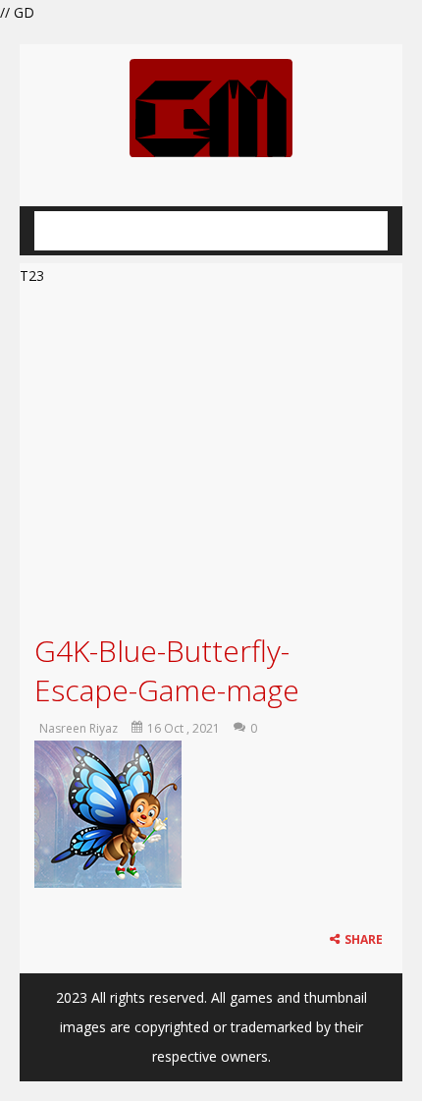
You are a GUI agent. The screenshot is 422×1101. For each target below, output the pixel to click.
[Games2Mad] (211, 106)
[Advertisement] (211, 457)
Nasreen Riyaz (78, 728)
